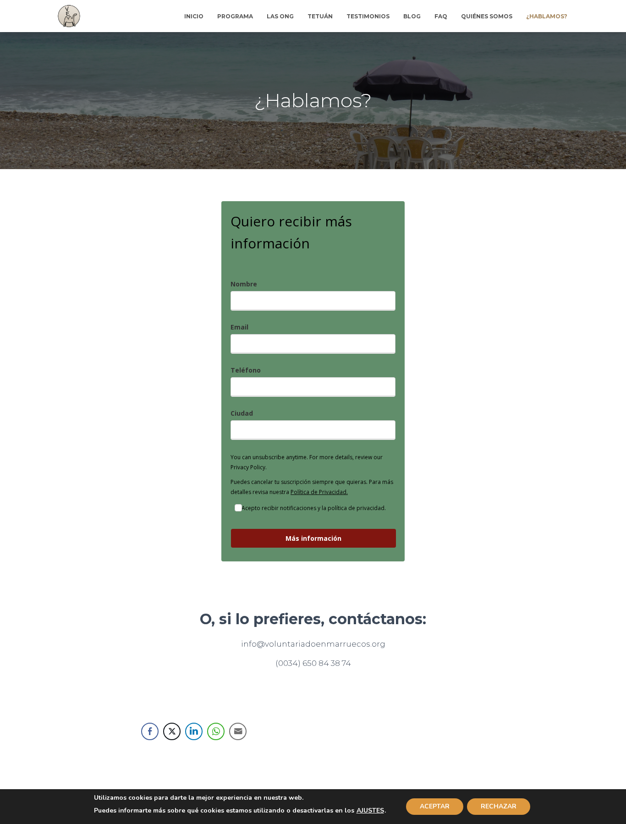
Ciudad (242, 413)
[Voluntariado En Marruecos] (69, 16)
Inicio (193, 16)
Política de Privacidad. (319, 492)
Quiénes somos (486, 16)
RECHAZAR (498, 806)
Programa (235, 16)
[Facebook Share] (150, 731)
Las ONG (280, 16)
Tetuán (320, 16)
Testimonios (368, 16)
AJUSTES (370, 811)
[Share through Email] (238, 731)
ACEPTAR (435, 806)
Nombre (244, 284)
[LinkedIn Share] (194, 731)
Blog (412, 16)
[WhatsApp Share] (216, 731)
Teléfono (246, 370)
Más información (313, 538)
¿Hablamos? (546, 16)
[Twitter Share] (172, 731)
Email (239, 327)
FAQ (440, 16)
